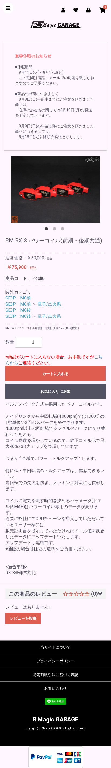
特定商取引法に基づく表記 (55, 675)
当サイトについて (55, 647)
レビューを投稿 (23, 618)
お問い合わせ (55, 688)
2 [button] (55, 230)
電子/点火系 (49, 304)
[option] (55, 189)
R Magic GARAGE (55, 719)
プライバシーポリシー (55, 661)
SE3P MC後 (18, 310)
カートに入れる (55, 374)
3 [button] (63, 230)
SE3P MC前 (18, 298)
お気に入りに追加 (55, 391)
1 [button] (47, 230)
